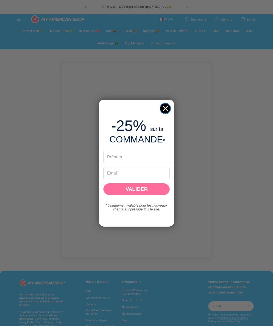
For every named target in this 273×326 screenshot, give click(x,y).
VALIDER (137, 189)
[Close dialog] (165, 108)
